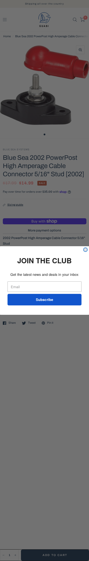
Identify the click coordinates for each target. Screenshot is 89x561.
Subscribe (44, 299)
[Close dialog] (85, 250)
